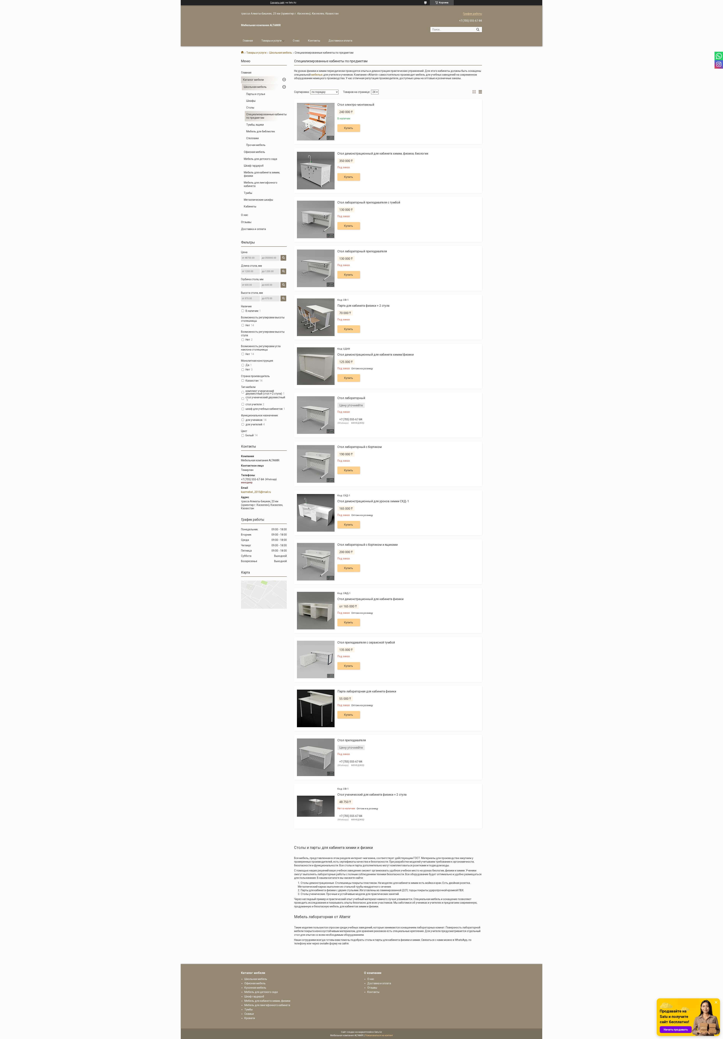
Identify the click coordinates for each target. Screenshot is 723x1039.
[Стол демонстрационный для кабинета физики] (316, 610)
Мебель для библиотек (260, 131)
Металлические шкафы (258, 199)
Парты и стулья (255, 94)
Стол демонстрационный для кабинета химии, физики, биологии (382, 153)
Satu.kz (378, 1032)
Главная (248, 40)
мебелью (317, 74)
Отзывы (246, 222)
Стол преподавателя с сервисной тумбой (366, 642)
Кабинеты (250, 206)
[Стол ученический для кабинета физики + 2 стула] (316, 806)
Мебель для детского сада (260, 158)
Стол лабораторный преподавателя (362, 251)
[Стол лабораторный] (316, 415)
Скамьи (249, 1013)
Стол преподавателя (351, 740)
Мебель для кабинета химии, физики (262, 174)
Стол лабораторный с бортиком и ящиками (367, 544)
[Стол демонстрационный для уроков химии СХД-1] (316, 513)
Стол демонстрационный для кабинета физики (370, 599)
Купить (348, 128)
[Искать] (478, 29)
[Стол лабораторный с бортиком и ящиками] (316, 562)
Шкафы (250, 100)
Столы (250, 107)
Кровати (249, 1018)
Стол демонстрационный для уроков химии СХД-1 (373, 501)
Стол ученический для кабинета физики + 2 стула (371, 794)
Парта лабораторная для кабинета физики (366, 691)
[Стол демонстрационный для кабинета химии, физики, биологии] (316, 170)
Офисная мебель (254, 151)
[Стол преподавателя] (316, 757)
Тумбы (248, 192)
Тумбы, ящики (255, 124)
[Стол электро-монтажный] (316, 121)
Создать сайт (277, 2)
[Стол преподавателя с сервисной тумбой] (316, 659)
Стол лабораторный (351, 398)
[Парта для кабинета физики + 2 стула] (316, 317)
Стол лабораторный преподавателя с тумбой (368, 202)
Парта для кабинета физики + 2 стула (363, 305)
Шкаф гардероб (254, 165)
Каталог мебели (253, 79)
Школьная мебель (280, 52)
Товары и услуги (271, 40)
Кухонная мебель (255, 987)
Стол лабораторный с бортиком (359, 447)
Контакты (314, 40)
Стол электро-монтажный (355, 104)
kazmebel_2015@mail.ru (256, 491)
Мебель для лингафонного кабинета (260, 184)
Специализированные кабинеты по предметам (266, 116)
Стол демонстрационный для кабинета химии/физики (375, 354)
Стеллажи (252, 138)
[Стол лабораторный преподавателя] (316, 268)
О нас (296, 40)
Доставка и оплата (340, 40)
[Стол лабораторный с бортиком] (316, 464)
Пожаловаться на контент (379, 1035)
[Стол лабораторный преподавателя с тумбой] (316, 219)
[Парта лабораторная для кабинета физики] (316, 708)
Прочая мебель (255, 144)
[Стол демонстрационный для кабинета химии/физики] (316, 366)
